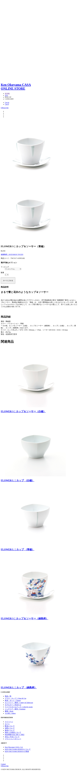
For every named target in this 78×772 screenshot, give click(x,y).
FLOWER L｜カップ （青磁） (17, 549)
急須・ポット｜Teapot (13, 700)
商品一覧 (8, 696)
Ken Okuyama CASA (16, 86)
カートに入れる (8, 280)
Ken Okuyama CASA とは (14, 747)
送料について (10, 728)
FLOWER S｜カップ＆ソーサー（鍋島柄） (24, 618)
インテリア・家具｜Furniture (15, 709)
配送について (10, 726)
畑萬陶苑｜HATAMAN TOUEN (12, 254)
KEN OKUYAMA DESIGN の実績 (17, 751)
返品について (10, 730)
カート (7, 724)
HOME (7, 93)
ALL (6, 95)
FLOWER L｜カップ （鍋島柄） (19, 687)
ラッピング (5, 267)
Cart (7, 104)
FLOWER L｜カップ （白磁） (17, 480)
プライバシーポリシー (13, 739)
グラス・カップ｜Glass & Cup (15, 698)
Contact (3, 764)
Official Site (5, 108)
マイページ (9, 722)
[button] (74, 150)
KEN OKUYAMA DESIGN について (18, 749)
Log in (7, 102)
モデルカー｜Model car (13, 705)
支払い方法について (12, 737)
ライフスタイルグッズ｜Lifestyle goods (19, 707)
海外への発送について (13, 732)
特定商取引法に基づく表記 (14, 734)
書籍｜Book (9, 711)
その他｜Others (10, 713)
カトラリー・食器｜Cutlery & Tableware (19, 702)
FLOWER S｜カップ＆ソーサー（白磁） (23, 411)
